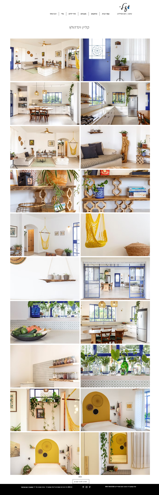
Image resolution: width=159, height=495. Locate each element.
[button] (45, 60)
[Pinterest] (83, 487)
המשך (80, 476)
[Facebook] (90, 487)
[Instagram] (86, 487)
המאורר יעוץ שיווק (27, 487)
